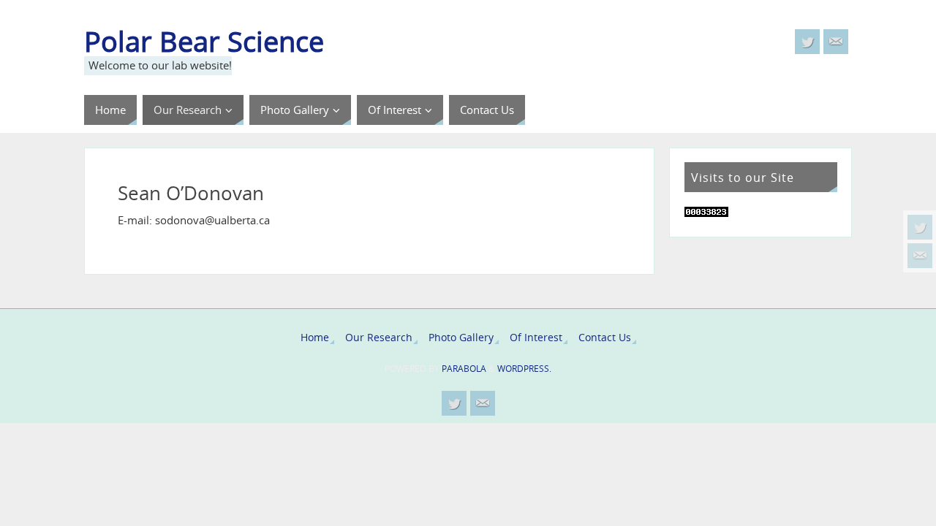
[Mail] (919, 255)
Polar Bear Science (204, 41)
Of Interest (536, 337)
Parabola (464, 368)
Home (315, 337)
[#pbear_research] (919, 227)
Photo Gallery (461, 337)
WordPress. (524, 368)
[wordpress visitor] (706, 212)
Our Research (378, 337)
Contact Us (604, 337)
